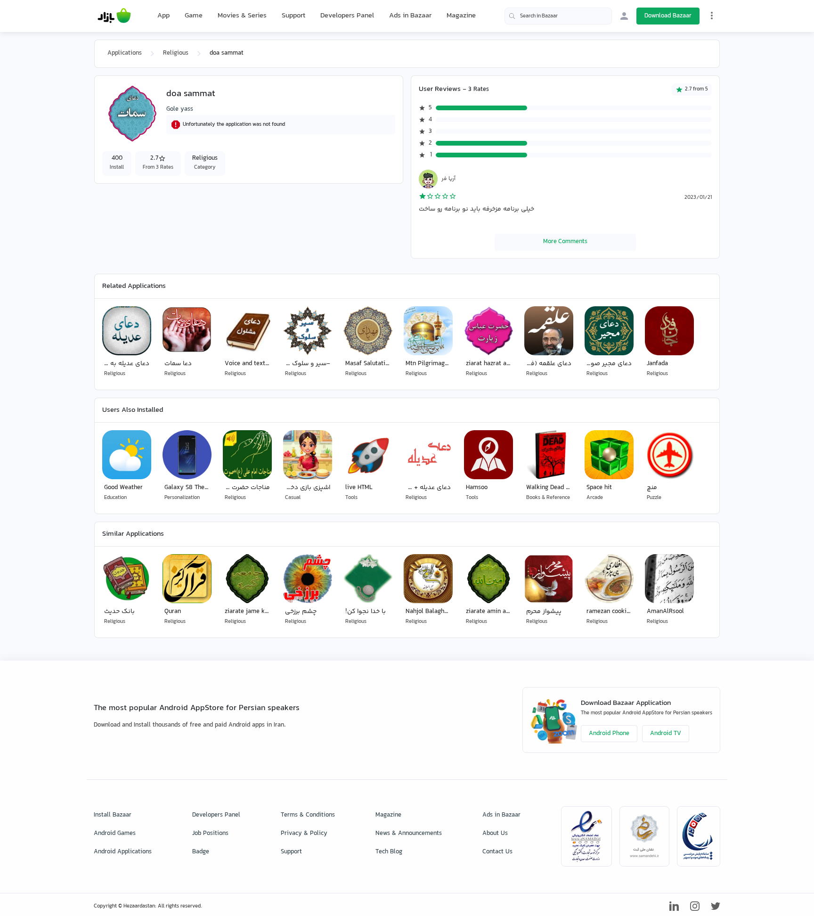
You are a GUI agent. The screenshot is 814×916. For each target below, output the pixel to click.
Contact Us (497, 852)
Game (194, 16)
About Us (495, 833)
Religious (175, 53)
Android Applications (123, 852)
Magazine (461, 16)
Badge (200, 852)
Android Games (115, 833)
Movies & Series (242, 16)
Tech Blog (388, 852)
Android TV (665, 733)
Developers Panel (347, 16)
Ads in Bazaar (410, 16)
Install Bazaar (112, 815)
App (163, 16)
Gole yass (179, 109)
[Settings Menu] (711, 15)
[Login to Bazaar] (624, 16)
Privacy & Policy (304, 833)
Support (293, 16)
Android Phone (609, 733)
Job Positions (210, 833)
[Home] (114, 16)
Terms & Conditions (308, 815)
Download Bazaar (668, 16)
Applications (124, 53)
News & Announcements (408, 833)
